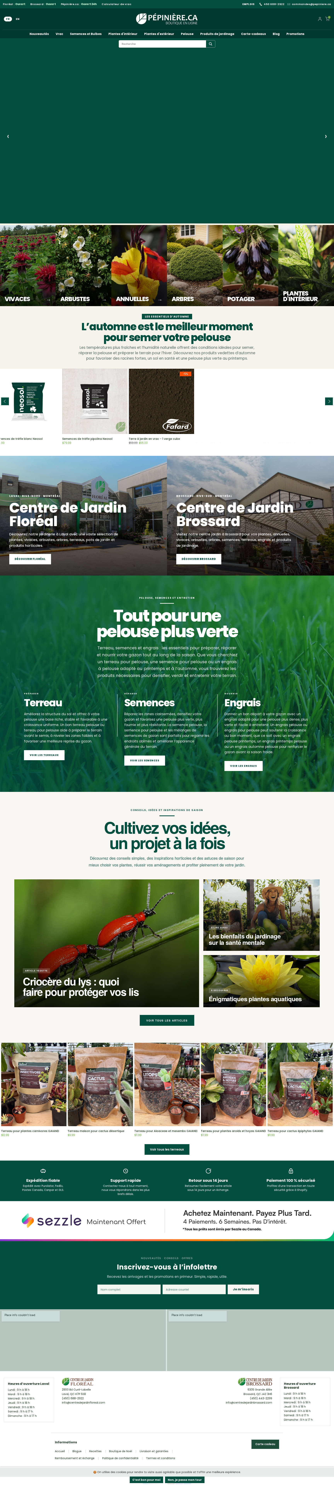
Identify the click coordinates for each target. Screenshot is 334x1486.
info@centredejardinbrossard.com (249, 1402)
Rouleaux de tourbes (82, 439)
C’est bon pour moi (146, 1480)
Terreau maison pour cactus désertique (96, 1131)
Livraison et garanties (154, 1451)
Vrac (59, 34)
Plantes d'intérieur (122, 34)
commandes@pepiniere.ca (311, 4)
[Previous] (5, 401)
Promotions (295, 34)
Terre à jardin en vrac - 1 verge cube (26, 439)
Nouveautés (39, 34)
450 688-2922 (274, 4)
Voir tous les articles (167, 1020)
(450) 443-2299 (261, 1398)
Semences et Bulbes (86, 34)
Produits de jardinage (217, 34)
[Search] (210, 44)
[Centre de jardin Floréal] (77, 1382)
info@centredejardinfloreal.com (83, 1402)
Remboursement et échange (75, 1458)
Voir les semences (34, 201)
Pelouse (187, 34)
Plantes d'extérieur (159, 34)
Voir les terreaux (44, 755)
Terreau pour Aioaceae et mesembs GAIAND (165, 1131)
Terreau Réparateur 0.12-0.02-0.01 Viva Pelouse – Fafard (228, 441)
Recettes (95, 1451)
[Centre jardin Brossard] (255, 1382)
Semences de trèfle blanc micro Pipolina (162, 439)
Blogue (77, 1451)
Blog (276, 34)
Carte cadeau (265, 1444)
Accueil (60, 1451)
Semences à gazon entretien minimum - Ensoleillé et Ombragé (296, 441)
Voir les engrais (243, 766)
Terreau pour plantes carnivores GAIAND (30, 1131)
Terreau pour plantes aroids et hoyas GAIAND (233, 1131)
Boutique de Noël (120, 1451)
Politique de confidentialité (120, 1458)
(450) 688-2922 (73, 1398)
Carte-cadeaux (253, 34)
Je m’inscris (243, 1289)
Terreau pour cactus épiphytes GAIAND (295, 1131)
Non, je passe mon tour (185, 1480)
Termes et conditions (160, 1458)
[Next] (329, 401)
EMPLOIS (248, 4)
